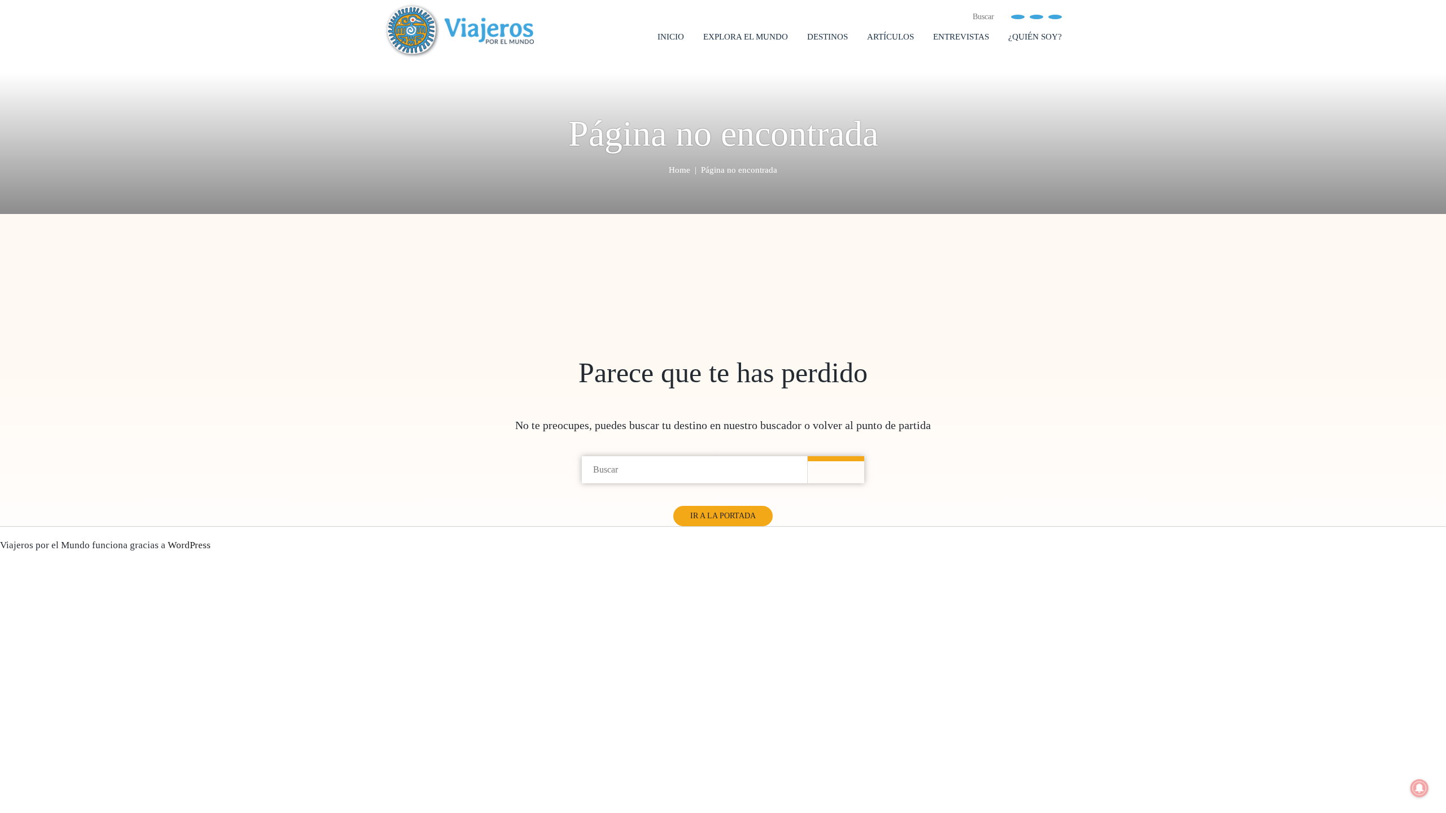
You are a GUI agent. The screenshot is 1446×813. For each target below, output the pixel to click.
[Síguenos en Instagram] (1055, 16)
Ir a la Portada (723, 516)
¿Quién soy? (1035, 36)
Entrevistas (961, 36)
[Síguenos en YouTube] (1036, 16)
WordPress (189, 545)
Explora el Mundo (745, 36)
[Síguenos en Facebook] (1018, 16)
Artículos (890, 36)
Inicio (670, 36)
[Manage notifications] (1419, 788)
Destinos (827, 36)
